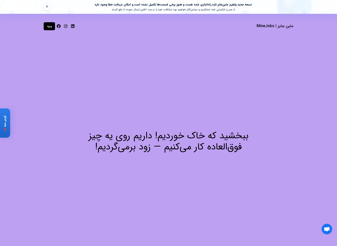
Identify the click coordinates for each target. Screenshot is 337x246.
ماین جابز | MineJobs (275, 26)
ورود (49, 26)
